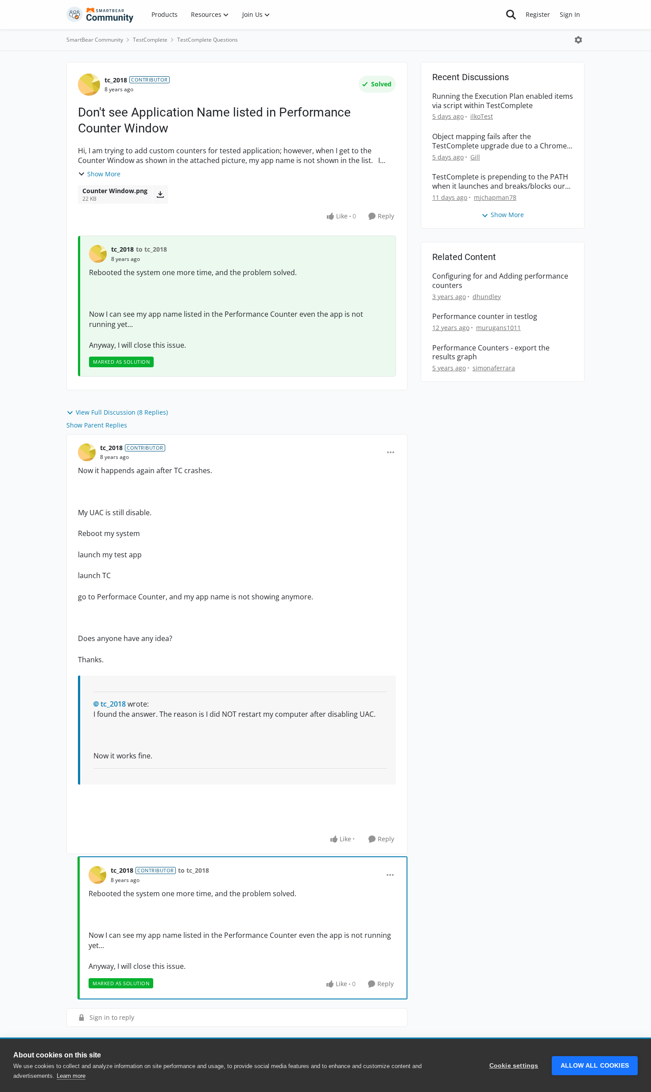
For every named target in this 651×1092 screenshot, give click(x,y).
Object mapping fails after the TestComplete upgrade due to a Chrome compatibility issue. (499, 141)
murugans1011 (498, 327)
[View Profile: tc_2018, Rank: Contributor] (89, 85)
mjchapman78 (495, 197)
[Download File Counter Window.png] (160, 194)
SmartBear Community (94, 39)
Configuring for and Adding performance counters (500, 281)
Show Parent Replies (96, 425)
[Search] (511, 14)
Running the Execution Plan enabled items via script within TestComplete (502, 101)
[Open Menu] (578, 40)
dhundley (487, 296)
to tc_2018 (151, 249)
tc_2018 (116, 80)
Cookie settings (514, 1065)
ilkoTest (481, 116)
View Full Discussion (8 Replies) (122, 412)
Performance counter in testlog (484, 316)
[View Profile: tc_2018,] (98, 254)
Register (538, 14)
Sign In (570, 14)
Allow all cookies (595, 1065)
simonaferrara (494, 368)
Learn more (71, 1076)
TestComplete (150, 39)
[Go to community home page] (100, 15)
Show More (103, 174)
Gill (475, 157)
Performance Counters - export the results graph (491, 352)
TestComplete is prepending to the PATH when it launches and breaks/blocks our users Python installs (500, 181)
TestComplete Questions (207, 39)
